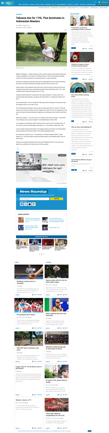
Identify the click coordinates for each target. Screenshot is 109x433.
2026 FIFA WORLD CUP (44, 7)
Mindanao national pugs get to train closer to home (56, 348)
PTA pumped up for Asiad (26, 315)
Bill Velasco (19, 402)
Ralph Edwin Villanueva (52, 418)
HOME (20, 4)
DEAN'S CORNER (103, 7)
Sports (19, 14)
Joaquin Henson (21, 317)
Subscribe (104, 2)
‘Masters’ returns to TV (23, 400)
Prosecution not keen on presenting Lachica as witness (81, 28)
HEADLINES (26, 4)
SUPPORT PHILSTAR (102, 4)
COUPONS (82, 4)
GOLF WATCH (62, 7)
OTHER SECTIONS (90, 4)
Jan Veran (19, 25)
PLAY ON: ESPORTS (84, 7)
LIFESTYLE (70, 4)
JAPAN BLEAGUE (94, 7)
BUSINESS (48, 4)
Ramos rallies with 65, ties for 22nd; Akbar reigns (56, 281)
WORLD (42, 4)
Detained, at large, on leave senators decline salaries (80, 65)
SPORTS (54, 4)
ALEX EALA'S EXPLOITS (72, 7)
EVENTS (76, 4)
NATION (37, 4)
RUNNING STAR (54, 7)
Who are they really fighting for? (81, 127)
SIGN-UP (56, 199)
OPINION (32, 4)
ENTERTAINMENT (61, 4)
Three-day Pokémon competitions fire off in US (55, 414)
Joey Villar (49, 385)
